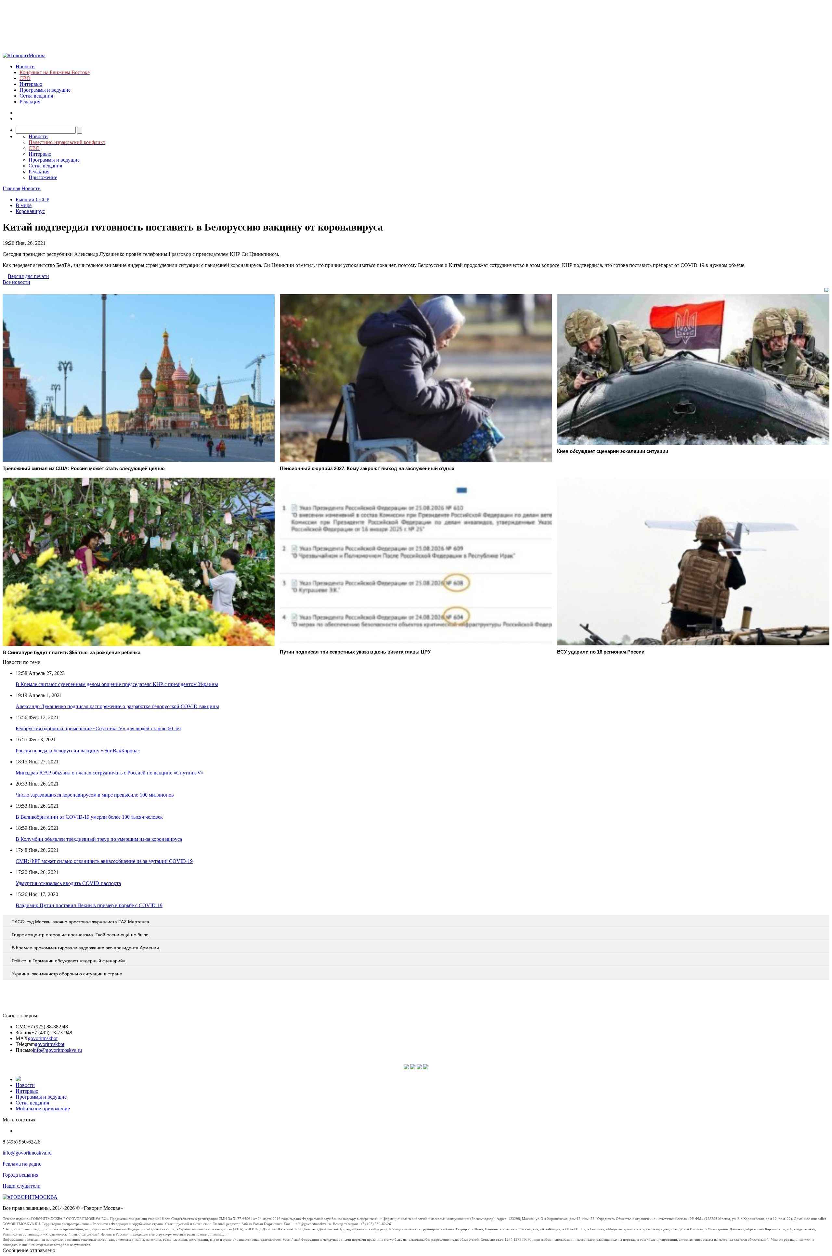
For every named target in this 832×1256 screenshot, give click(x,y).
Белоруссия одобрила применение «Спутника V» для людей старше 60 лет (98, 728)
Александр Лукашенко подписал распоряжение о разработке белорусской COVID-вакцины (117, 706)
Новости (25, 66)
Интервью (31, 84)
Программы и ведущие (45, 90)
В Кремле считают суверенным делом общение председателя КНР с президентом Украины (117, 684)
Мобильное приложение (43, 1108)
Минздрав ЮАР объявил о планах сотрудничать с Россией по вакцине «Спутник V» (110, 772)
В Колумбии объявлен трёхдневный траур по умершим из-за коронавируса (99, 839)
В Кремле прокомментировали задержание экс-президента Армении (85, 947)
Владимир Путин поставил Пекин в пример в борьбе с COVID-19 (89, 905)
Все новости (16, 282)
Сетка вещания (36, 96)
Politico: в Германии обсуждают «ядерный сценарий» (68, 960)
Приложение (43, 177)
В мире (24, 205)
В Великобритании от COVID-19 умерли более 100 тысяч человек (89, 817)
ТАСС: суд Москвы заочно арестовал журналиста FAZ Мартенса (80, 921)
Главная (11, 188)
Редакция (30, 101)
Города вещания (20, 1175)
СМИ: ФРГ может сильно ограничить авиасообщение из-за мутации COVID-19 (104, 861)
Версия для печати (28, 276)
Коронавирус (30, 211)
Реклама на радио (22, 1164)
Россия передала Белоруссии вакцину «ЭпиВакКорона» (78, 750)
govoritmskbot (43, 1038)
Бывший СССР (32, 199)
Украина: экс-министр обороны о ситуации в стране (67, 973)
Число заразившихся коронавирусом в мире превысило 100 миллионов (95, 795)
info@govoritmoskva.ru (57, 1050)
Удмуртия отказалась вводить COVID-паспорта (68, 883)
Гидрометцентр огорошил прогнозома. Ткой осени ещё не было (80, 934)
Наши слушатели (22, 1186)
